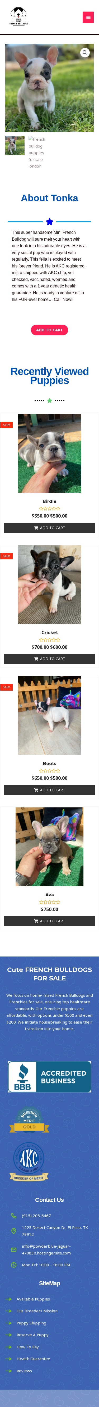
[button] (85, 52)
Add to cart (49, 329)
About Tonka (49, 198)
